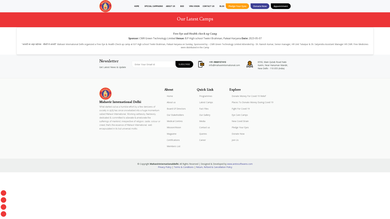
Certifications (173, 140)
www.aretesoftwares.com (240, 163)
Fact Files (204, 109)
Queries (203, 134)
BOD (182, 6)
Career (202, 140)
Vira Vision (194, 6)
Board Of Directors (176, 109)
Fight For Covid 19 (241, 109)
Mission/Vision (174, 127)
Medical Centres (175, 121)
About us (170, 6)
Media (202, 121)
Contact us (204, 127)
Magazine (171, 134)
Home (136, 6)
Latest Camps (206, 102)
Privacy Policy (164, 167)
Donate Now (238, 134)
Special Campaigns (153, 6)
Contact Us (208, 6)
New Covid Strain (240, 121)
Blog (222, 6)
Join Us (235, 140)
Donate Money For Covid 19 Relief (249, 96)
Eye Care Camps (240, 115)
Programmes (205, 96)
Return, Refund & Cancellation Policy (214, 167)
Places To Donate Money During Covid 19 (252, 102)
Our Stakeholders (175, 115)
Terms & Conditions (184, 167)
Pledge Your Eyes (237, 6)
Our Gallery (204, 115)
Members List (173, 146)
